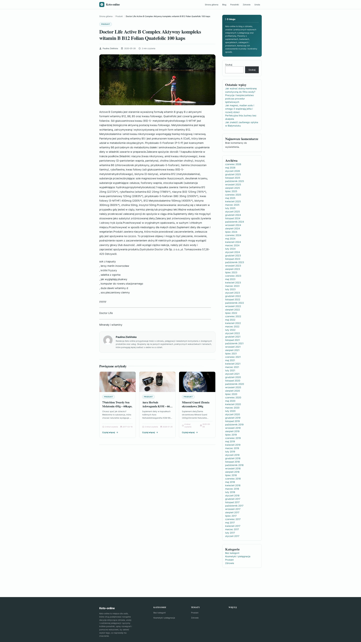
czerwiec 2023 (233, 275)
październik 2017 (234, 505)
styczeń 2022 (232, 333)
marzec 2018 (232, 488)
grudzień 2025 (233, 174)
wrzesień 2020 (233, 387)
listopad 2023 (232, 258)
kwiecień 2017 (232, 526)
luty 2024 (230, 248)
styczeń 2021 (232, 373)
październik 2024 (234, 221)
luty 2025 (230, 208)
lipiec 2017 (231, 515)
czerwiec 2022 (233, 316)
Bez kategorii (232, 553)
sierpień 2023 (232, 269)
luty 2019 (230, 451)
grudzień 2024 (233, 215)
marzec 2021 (232, 367)
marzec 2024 (232, 245)
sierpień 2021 (232, 350)
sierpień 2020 (232, 390)
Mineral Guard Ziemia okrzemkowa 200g (195, 404)
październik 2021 (234, 343)
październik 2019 (234, 424)
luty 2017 (230, 532)
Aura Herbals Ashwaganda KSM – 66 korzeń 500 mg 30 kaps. (156, 406)
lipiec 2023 (231, 272)
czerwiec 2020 (233, 397)
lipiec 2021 (231, 353)
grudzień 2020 (233, 377)
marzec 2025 (232, 204)
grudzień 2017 (232, 498)
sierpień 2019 (232, 431)
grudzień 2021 (232, 336)
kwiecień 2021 (232, 363)
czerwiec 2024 (233, 235)
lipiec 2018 (231, 475)
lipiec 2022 (231, 313)
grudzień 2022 (233, 296)
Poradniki (234, 4)
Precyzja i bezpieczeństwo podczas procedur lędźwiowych (239, 98)
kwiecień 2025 (233, 201)
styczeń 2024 (232, 252)
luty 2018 (230, 492)
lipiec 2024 (231, 231)
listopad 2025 (232, 177)
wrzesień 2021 (233, 346)
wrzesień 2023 (233, 265)
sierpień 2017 (232, 512)
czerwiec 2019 (233, 438)
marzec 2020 (232, 407)
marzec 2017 (232, 529)
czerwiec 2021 (233, 357)
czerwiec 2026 (233, 164)
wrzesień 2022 (233, 306)
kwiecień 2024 (233, 242)
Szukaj (228, 64)
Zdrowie (246, 4)
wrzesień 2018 (233, 468)
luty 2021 (230, 370)
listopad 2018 (232, 461)
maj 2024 (230, 238)
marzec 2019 (232, 448)
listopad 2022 (232, 299)
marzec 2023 (232, 286)
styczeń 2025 (232, 211)
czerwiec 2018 (233, 478)
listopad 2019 (232, 421)
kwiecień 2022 (233, 323)
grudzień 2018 (232, 458)
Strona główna (211, 4)
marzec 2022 (232, 326)
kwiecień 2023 (233, 282)
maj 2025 (230, 198)
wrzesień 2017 (232, 509)
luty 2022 (230, 329)
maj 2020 (230, 400)
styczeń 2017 (232, 536)
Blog (224, 4)
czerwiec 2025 (233, 194)
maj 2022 (230, 319)
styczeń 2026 (232, 171)
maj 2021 (230, 360)
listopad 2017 (232, 502)
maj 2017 (230, 522)
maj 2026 (230, 167)
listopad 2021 (232, 340)
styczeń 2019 (232, 455)
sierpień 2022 (232, 309)
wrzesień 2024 (233, 225)
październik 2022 (234, 302)
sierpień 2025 (232, 187)
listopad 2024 (232, 218)
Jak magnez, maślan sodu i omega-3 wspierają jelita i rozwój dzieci (239, 109)
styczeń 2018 (232, 495)
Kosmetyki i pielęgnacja (237, 556)
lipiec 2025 (231, 191)
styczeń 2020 (232, 414)
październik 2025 (234, 181)
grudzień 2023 (233, 255)
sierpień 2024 (232, 228)
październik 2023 (234, 262)
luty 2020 (230, 411)
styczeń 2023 (232, 292)
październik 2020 (234, 384)
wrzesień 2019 (233, 427)
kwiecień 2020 (233, 404)
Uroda (257, 4)
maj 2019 (230, 441)
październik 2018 (234, 465)
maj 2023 (230, 279)
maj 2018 (230, 482)
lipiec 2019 (231, 434)
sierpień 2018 (232, 471)
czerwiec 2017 (233, 519)
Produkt (105, 24)
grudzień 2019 (232, 417)
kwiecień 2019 (232, 444)
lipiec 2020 (231, 394)
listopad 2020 (232, 380)
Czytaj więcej (108, 432)
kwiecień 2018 (232, 485)
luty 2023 (230, 289)
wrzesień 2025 (233, 184)
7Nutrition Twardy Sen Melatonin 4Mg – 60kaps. (117, 404)
